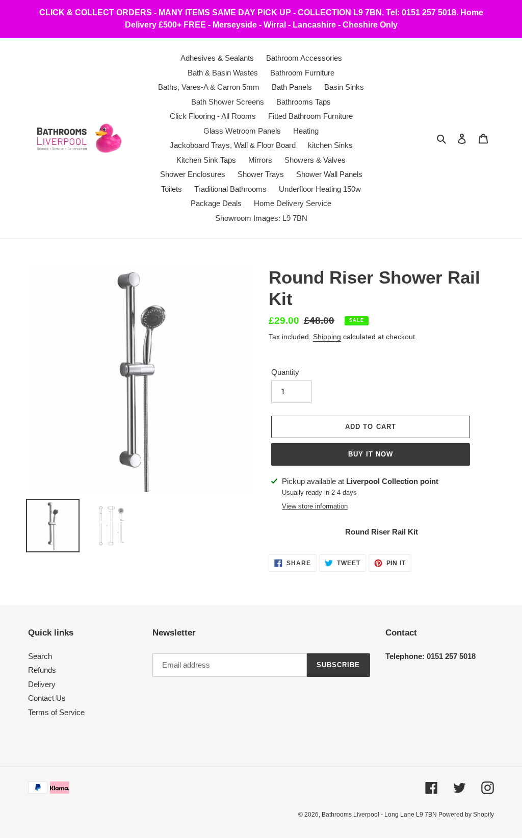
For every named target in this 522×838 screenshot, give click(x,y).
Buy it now (370, 454)
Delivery (42, 684)
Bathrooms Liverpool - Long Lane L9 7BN (380, 814)
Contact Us (47, 698)
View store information (315, 506)
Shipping (327, 337)
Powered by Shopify (466, 814)
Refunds (42, 670)
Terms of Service (56, 712)
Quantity (285, 372)
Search (40, 656)
